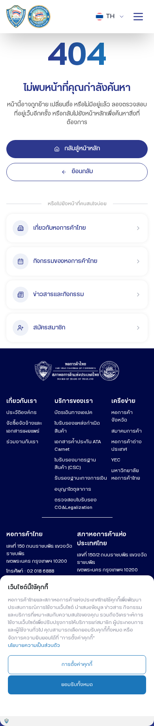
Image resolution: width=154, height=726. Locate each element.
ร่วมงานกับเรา (22, 441)
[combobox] (110, 16)
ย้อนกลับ (82, 171)
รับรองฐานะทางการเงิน (80, 478)
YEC (115, 460)
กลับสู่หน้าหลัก (82, 148)
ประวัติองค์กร (21, 412)
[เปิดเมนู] (138, 16)
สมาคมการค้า (126, 431)
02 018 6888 (40, 571)
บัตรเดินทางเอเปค (73, 412)
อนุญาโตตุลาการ (72, 489)
